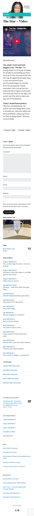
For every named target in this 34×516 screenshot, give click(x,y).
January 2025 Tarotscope (11, 479)
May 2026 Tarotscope (10, 374)
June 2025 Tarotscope (10, 452)
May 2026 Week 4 (9, 347)
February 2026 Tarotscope (12, 383)
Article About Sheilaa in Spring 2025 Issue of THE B (17, 457)
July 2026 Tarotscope (10, 370)
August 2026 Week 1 (10, 279)
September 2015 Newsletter (11, 497)
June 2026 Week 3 (9, 325)
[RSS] (16, 510)
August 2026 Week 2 (10, 270)
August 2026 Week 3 (10, 262)
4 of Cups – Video (23, 130)
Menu (8, 14)
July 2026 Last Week (10, 285)
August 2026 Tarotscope (11, 366)
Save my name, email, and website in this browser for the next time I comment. (17, 205)
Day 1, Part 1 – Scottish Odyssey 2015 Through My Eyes (14, 488)
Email (5, 185)
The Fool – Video (10, 130)
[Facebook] (18, 510)
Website (6, 193)
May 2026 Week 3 (9, 353)
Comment (7, 152)
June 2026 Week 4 (9, 319)
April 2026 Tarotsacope (10, 448)
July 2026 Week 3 (8, 300)
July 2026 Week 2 (8, 306)
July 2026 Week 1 (8, 313)
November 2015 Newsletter (11, 493)
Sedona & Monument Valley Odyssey (14, 483)
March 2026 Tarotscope (11, 378)
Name (5, 176)
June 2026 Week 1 (9, 340)
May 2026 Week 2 (9, 332)
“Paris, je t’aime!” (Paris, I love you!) (14, 466)
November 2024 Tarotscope (11, 462)
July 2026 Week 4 (8, 293)
